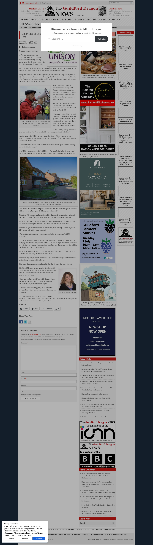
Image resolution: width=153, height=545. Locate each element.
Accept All (39, 538)
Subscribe (102, 39)
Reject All (25, 538)
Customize (11, 538)
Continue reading (76, 46)
